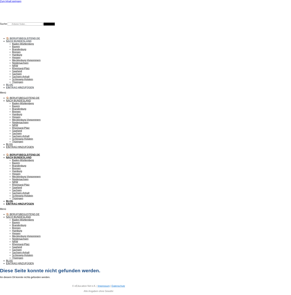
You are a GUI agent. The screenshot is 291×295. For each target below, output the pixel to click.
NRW (15, 65)
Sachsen (17, 74)
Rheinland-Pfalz (21, 68)
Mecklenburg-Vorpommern (26, 60)
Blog (9, 84)
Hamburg (17, 54)
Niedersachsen (20, 63)
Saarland (17, 71)
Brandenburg (19, 49)
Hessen (16, 57)
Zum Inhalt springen (10, 1)
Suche (3, 24)
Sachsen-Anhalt (20, 76)
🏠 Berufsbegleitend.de (23, 38)
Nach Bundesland (19, 41)
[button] (98, 92)
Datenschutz (118, 286)
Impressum (104, 286)
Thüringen (17, 82)
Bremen (16, 52)
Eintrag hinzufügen (20, 87)
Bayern (16, 46)
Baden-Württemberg (23, 44)
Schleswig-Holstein (22, 79)
